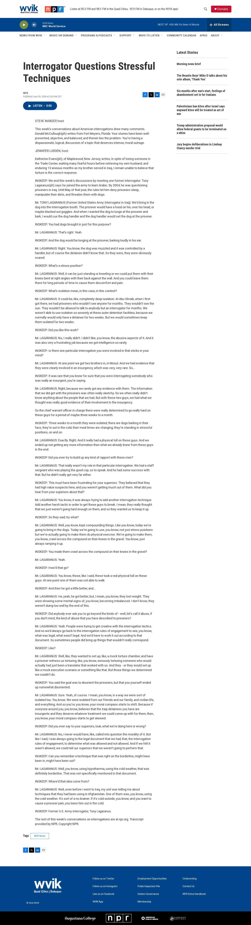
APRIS (203, 35)
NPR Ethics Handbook (194, 894)
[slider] (39, 24)
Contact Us (188, 886)
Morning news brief (189, 64)
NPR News (39, 836)
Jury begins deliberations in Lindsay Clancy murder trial (199, 146)
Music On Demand (62, 35)
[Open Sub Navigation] (44, 35)
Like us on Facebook (103, 894)
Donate (222, 9)
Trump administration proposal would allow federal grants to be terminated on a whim (201, 129)
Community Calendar (181, 35)
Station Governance (148, 894)
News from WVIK (31, 35)
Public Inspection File (149, 886)
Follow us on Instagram (105, 886)
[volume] (34, 25)
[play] (24, 25)
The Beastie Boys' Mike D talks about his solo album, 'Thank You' (202, 77)
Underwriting (190, 878)
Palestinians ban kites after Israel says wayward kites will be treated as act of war (201, 110)
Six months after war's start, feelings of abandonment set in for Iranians (201, 92)
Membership (144, 901)
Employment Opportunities (152, 878)
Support (125, 35)
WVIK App (98, 901)
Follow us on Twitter (103, 878)
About (215, 35)
